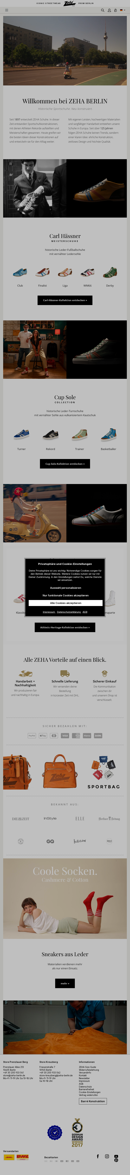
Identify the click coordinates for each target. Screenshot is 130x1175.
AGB (85, 611)
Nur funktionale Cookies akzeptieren (66, 595)
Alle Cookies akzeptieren (65, 603)
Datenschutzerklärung (69, 611)
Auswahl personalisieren (65, 587)
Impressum (49, 611)
